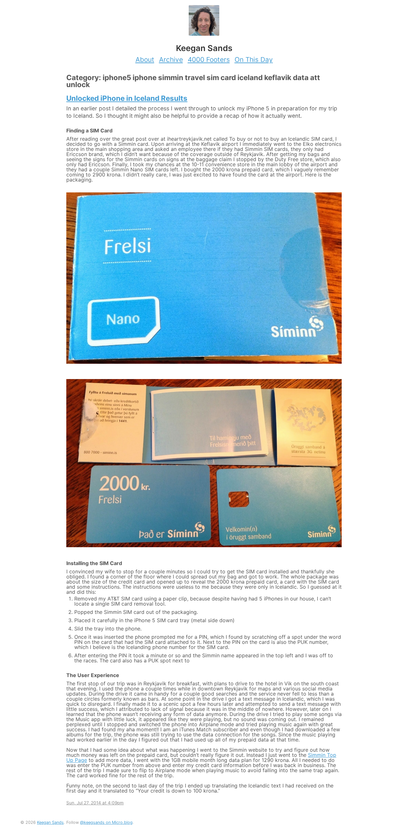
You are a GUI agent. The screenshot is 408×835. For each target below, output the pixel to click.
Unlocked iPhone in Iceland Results (126, 98)
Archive (171, 59)
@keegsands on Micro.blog (106, 822)
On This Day (254, 59)
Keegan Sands (50, 822)
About (144, 59)
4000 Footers (209, 59)
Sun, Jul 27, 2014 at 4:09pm (95, 802)
